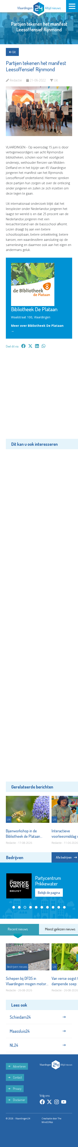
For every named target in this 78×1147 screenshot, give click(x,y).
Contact (17, 1077)
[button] (13, 907)
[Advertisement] (39, 397)
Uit (14, 52)
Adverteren (19, 1066)
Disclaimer (18, 1100)
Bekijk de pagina (49, 892)
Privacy (16, 1088)
